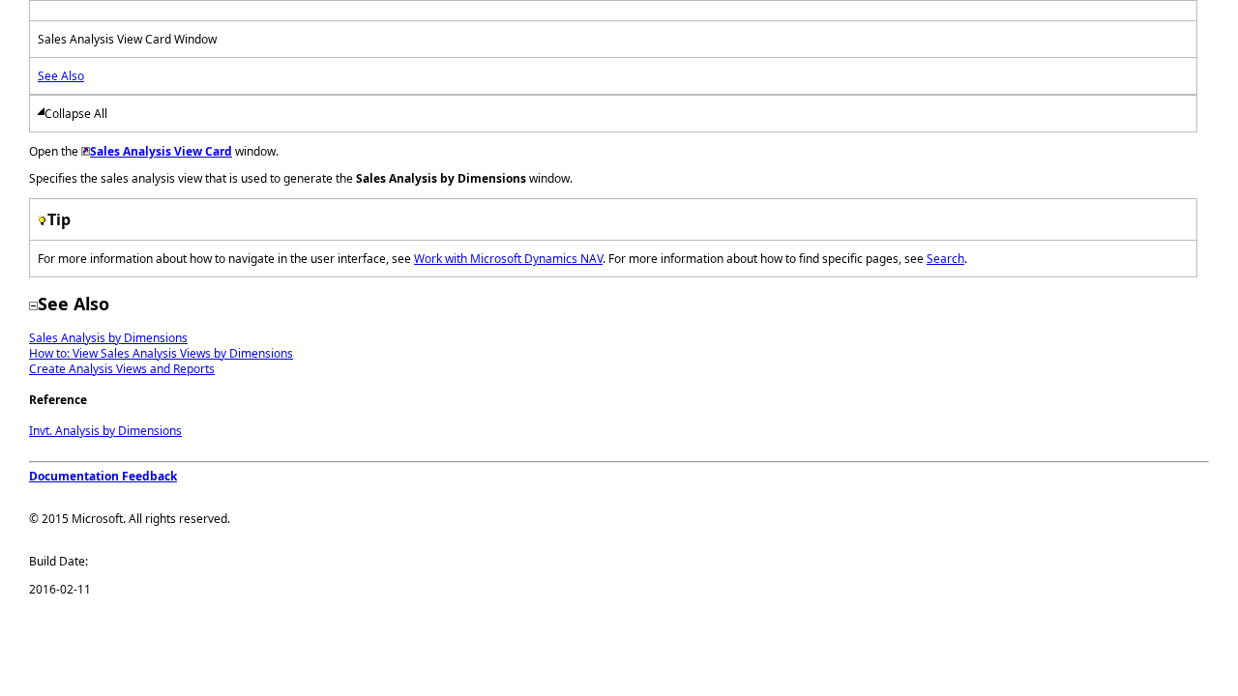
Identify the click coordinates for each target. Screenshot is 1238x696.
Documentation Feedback (103, 476)
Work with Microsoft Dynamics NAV (508, 258)
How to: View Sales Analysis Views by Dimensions (161, 353)
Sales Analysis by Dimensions (108, 338)
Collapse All (75, 113)
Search (945, 258)
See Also (61, 76)
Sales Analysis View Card (161, 151)
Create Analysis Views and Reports (122, 369)
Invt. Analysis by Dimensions (105, 430)
